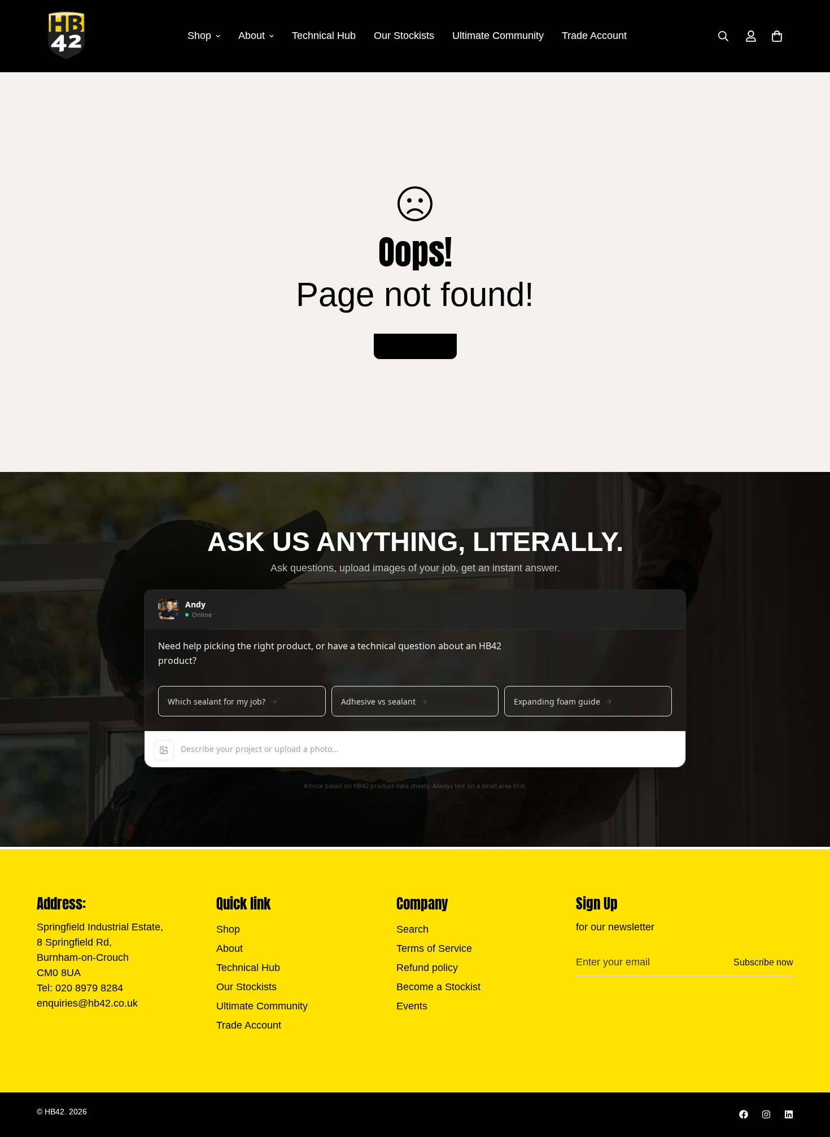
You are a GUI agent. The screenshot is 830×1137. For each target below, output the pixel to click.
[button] (777, 36)
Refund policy (427, 967)
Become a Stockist (438, 986)
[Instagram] (766, 1114)
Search (412, 929)
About (251, 35)
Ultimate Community (498, 35)
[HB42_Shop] (66, 36)
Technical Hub (324, 35)
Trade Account (594, 35)
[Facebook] (743, 1114)
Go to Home (415, 346)
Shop (199, 35)
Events (411, 1006)
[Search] (723, 36)
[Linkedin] (788, 1114)
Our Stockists (404, 35)
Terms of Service (434, 948)
